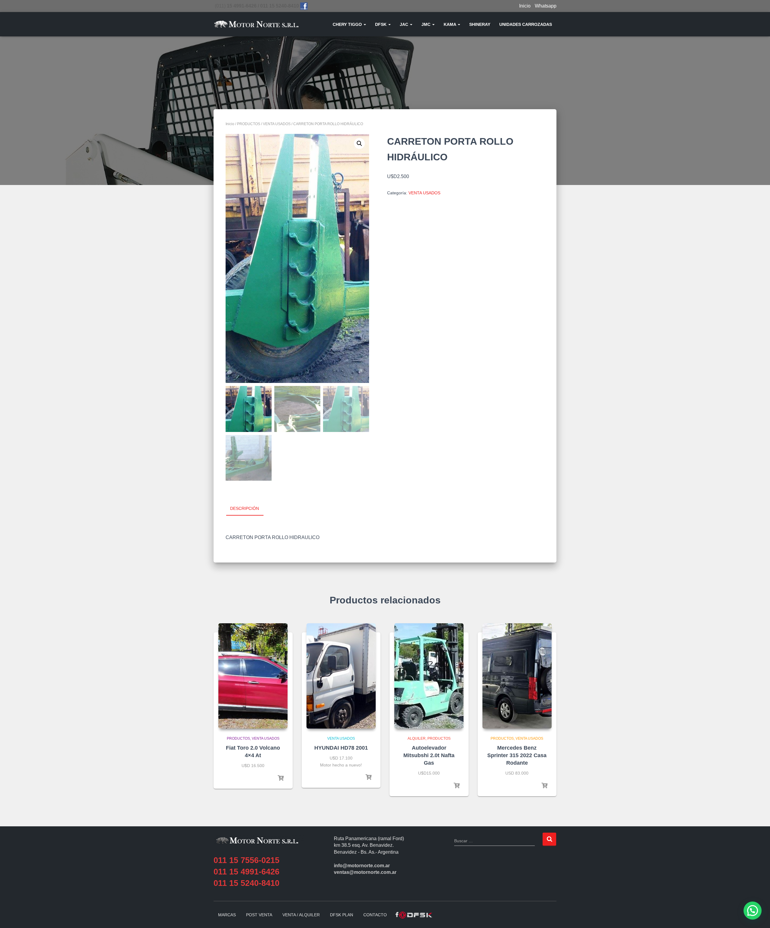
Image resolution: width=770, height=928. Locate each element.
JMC (426, 24)
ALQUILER (417, 738)
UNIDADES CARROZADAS (525, 24)
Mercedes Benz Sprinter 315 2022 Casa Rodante (517, 755)
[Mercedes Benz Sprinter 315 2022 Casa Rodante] (517, 676)
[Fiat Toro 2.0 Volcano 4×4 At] (253, 676)
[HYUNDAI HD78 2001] (341, 676)
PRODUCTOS (248, 124)
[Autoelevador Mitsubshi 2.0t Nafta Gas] (429, 676)
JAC (404, 24)
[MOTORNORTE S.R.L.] (256, 24)
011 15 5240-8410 (246, 883)
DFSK (381, 24)
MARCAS (227, 914)
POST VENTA (259, 914)
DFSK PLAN (341, 914)
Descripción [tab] (244, 508)
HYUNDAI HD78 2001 (341, 748)
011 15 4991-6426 (246, 871)
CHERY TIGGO (348, 24)
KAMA (450, 24)
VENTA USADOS (277, 124)
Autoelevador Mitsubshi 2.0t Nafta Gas (428, 755)
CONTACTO (375, 914)
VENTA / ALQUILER (301, 914)
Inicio (525, 5)
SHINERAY (479, 24)
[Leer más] (281, 778)
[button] (364, 24)
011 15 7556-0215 (246, 860)
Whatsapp (545, 5)
